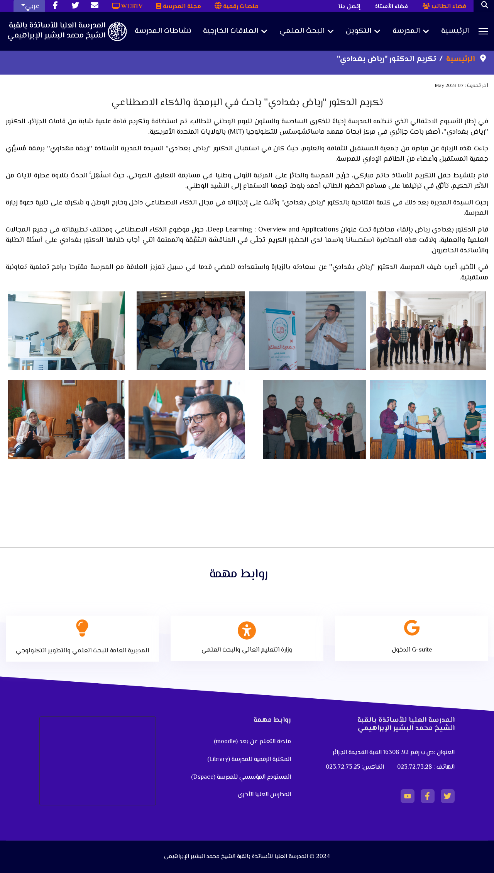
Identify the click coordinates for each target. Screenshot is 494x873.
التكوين (358, 31)
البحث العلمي (302, 31)
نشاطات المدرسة (163, 31)
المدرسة (406, 31)
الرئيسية (455, 31)
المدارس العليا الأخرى (264, 795)
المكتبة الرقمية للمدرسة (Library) (249, 759)
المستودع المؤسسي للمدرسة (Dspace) (241, 777)
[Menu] (483, 31)
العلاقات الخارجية (230, 31)
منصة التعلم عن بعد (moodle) (251, 742)
